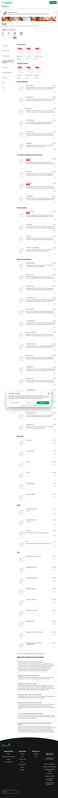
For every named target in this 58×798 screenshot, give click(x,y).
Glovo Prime (22, 759)
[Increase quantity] (23, 53)
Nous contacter (22, 764)
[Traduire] (53, 17)
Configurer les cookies (49, 776)
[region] (36, 53)
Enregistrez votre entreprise (8, 756)
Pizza (43, 653)
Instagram (35, 754)
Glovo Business (8, 761)
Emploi (8, 754)
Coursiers (8, 759)
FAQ (22, 756)
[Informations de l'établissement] (49, 17)
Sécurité (22, 767)
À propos (22, 754)
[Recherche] (45, 17)
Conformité (49, 773)
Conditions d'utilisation (49, 764)
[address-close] (54, 12)
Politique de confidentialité (49, 766)
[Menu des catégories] (2, 2)
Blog (22, 761)
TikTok (35, 756)
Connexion (22, 769)
